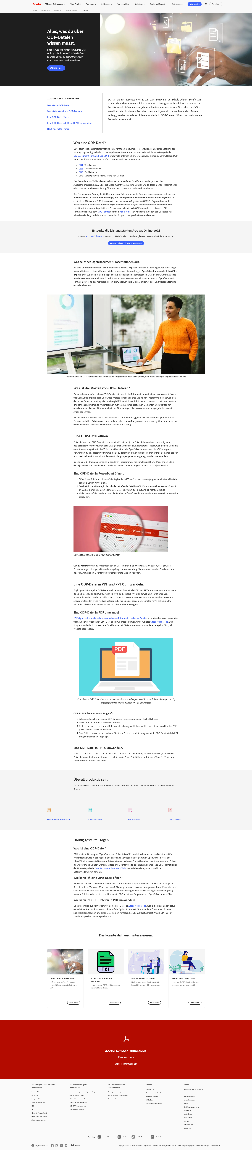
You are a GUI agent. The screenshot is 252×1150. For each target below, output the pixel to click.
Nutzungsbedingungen (186, 1145)
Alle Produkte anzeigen (39, 1120)
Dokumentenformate (71, 10)
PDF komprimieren (95, 819)
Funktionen (90, 4)
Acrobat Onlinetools (94, 236)
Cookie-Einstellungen (202, 1145)
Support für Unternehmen (154, 1103)
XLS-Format (125, 211)
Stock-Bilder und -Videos (39, 1117)
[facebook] (52, 1145)
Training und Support (157, 4)
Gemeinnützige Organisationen (118, 1095)
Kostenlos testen (177, 4)
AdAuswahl (216, 1145)
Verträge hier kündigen (160, 1145)
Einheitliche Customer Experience (80, 1099)
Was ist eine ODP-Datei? (58, 105)
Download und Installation (154, 1093)
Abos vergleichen (123, 4)
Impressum (147, 1145)
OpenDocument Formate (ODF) (110, 868)
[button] (206, 4)
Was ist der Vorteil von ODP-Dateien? (65, 111)
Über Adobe (188, 1093)
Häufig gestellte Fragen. (58, 128)
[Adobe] (37, 4)
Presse (186, 1103)
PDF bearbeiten (134, 819)
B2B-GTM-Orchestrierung (78, 1106)
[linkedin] (66, 1145)
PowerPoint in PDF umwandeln (58, 819)
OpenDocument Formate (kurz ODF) (91, 155)
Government (112, 1099)
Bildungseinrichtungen (115, 1092)
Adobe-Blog (187, 1128)
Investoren (187, 1110)
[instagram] (57, 1145)
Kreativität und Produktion (78, 1102)
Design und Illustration (39, 1099)
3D (32, 1109)
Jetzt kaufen (195, 4)
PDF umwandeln (175, 819)
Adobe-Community (152, 1096)
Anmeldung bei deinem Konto (193, 1089)
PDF (33, 1106)
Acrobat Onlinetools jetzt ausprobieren (126, 243)
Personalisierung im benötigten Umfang (82, 1092)
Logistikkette (188, 1114)
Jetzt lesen (73, 1002)
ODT (81, 165)
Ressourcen (57, 10)
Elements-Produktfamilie (40, 1113)
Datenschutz (173, 1145)
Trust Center (188, 1118)
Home (35, 10)
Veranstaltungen (189, 1100)
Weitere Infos (56, 68)
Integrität (187, 1121)
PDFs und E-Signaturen (54, 4)
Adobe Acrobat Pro (159, 621)
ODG (81, 172)
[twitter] (61, 1145)
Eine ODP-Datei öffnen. (58, 117)
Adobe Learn (150, 1100)
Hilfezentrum (150, 1089)
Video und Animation (38, 1102)
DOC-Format (104, 211)
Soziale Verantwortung (191, 1107)
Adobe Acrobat (75, 4)
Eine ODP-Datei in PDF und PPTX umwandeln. (69, 123)
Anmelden (216, 4)
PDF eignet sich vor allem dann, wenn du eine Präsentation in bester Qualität (110, 618)
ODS (81, 168)
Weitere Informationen (126, 1063)
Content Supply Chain (76, 1095)
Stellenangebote (189, 1096)
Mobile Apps (105, 4)
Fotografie (35, 1095)
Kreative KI (35, 1092)
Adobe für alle (188, 1125)
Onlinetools (139, 4)
